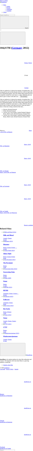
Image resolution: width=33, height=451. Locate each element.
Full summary (24, 96)
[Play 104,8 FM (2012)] (12, 38)
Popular (8, 8)
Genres (8, 6)
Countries (8, 10)
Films (4, 5)
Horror (30, 63)
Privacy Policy (10, 369)
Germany (17, 47)
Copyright (2, 369)
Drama (26, 63)
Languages (9, 9)
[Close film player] (12, 349)
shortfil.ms (6, 367)
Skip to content (4, 0)
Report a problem (28, 225)
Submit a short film (8, 365)
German (26, 88)
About (4, 12)
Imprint (16, 369)
